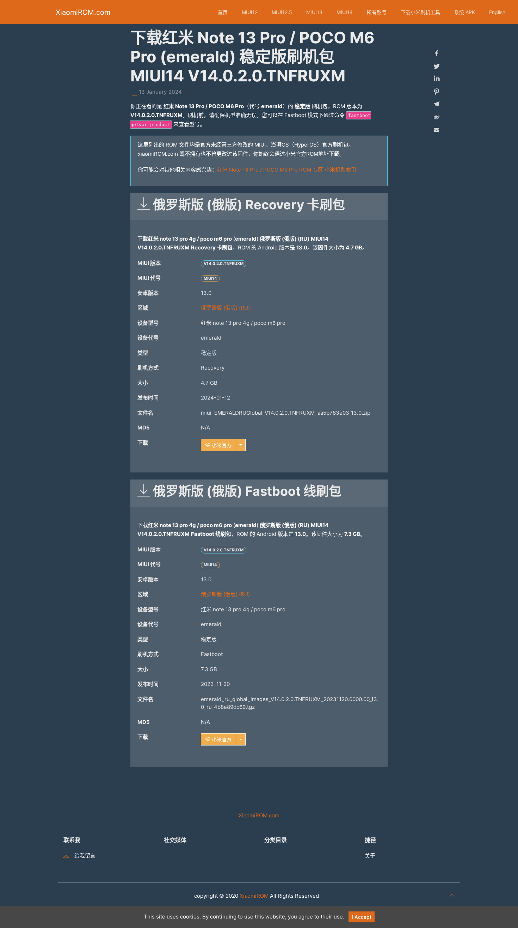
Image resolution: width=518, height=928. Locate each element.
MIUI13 (314, 12)
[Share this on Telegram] (436, 104)
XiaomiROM (254, 895)
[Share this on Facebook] (436, 53)
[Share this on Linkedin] (436, 79)
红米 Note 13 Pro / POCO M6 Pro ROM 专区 (270, 169)
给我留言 (84, 855)
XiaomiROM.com (83, 12)
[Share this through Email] (436, 129)
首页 (223, 12)
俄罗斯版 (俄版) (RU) (225, 307)
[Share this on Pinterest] (436, 91)
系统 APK (464, 12)
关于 (370, 855)
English (497, 12)
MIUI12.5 (282, 12)
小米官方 (221, 445)
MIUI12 (250, 12)
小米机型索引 (340, 169)
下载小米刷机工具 (420, 12)
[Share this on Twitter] (436, 66)
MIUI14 (345, 12)
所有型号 (377, 12)
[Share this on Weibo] (436, 117)
